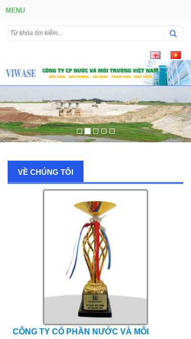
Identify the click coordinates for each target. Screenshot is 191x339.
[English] (155, 54)
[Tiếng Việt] (175, 54)
